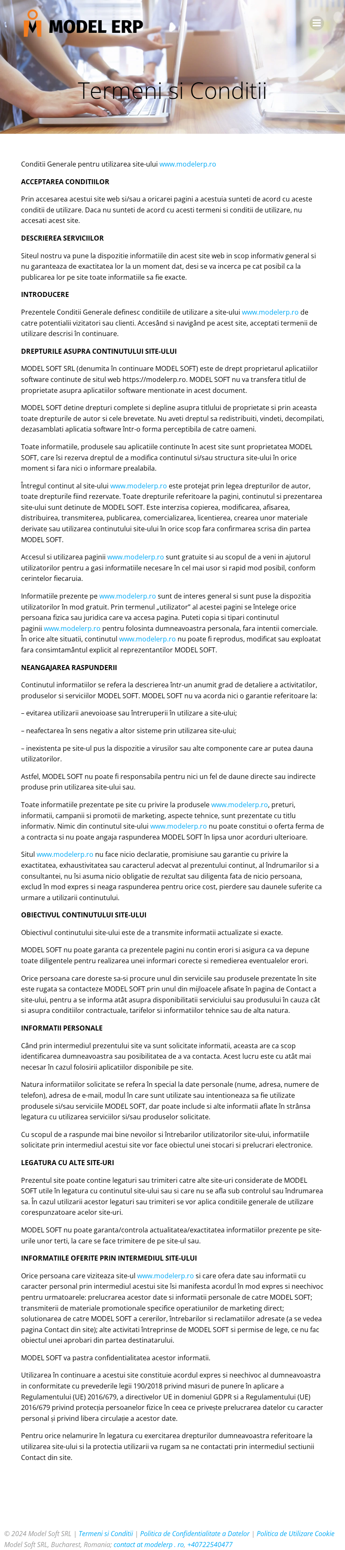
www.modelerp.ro (187, 164)
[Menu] (317, 23)
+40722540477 (210, 1544)
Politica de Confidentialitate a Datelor (194, 1533)
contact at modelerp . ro (149, 1544)
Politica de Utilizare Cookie (295, 1533)
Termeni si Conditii (106, 1533)
